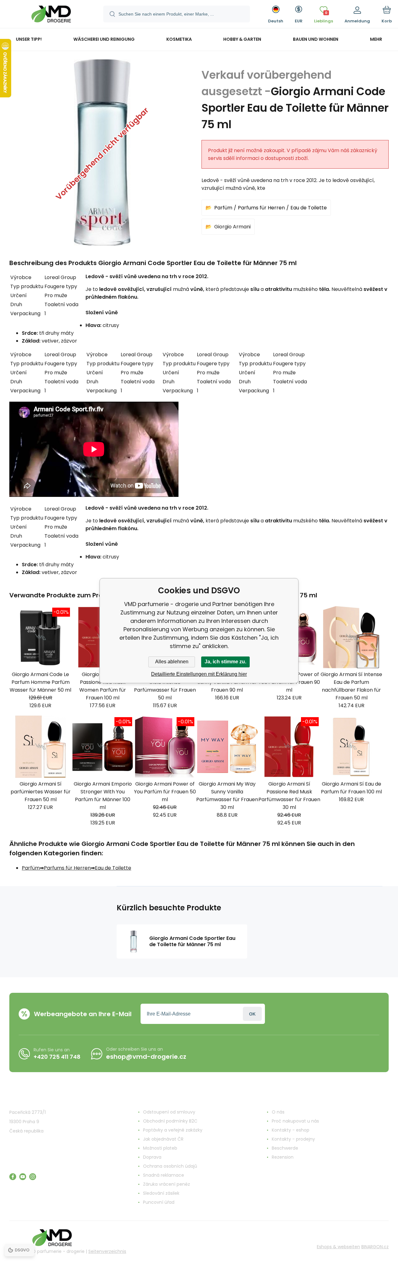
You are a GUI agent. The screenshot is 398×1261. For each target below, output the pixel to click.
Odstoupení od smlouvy (169, 1112)
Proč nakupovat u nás (295, 1121)
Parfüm (223, 207)
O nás (278, 1112)
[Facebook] (12, 1176)
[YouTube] (22, 1176)
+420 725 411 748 (57, 1057)
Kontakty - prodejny (293, 1139)
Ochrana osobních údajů (170, 1166)
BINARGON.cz (375, 1247)
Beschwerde (285, 1148)
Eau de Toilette (308, 207)
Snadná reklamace (163, 1175)
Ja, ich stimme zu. (225, 661)
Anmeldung (252, 1014)
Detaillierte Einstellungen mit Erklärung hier (199, 674)
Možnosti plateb (160, 1148)
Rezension (283, 1157)
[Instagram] (32, 1176)
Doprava (152, 1157)
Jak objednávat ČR (163, 1139)
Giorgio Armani (232, 226)
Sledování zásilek (161, 1193)
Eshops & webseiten (338, 1247)
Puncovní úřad (158, 1202)
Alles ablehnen (171, 661)
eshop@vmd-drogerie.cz (146, 1056)
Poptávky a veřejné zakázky (172, 1130)
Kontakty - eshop (290, 1130)
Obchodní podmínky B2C (170, 1121)
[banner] (51, 15)
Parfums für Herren (261, 207)
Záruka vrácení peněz (166, 1184)
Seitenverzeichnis (107, 1251)
